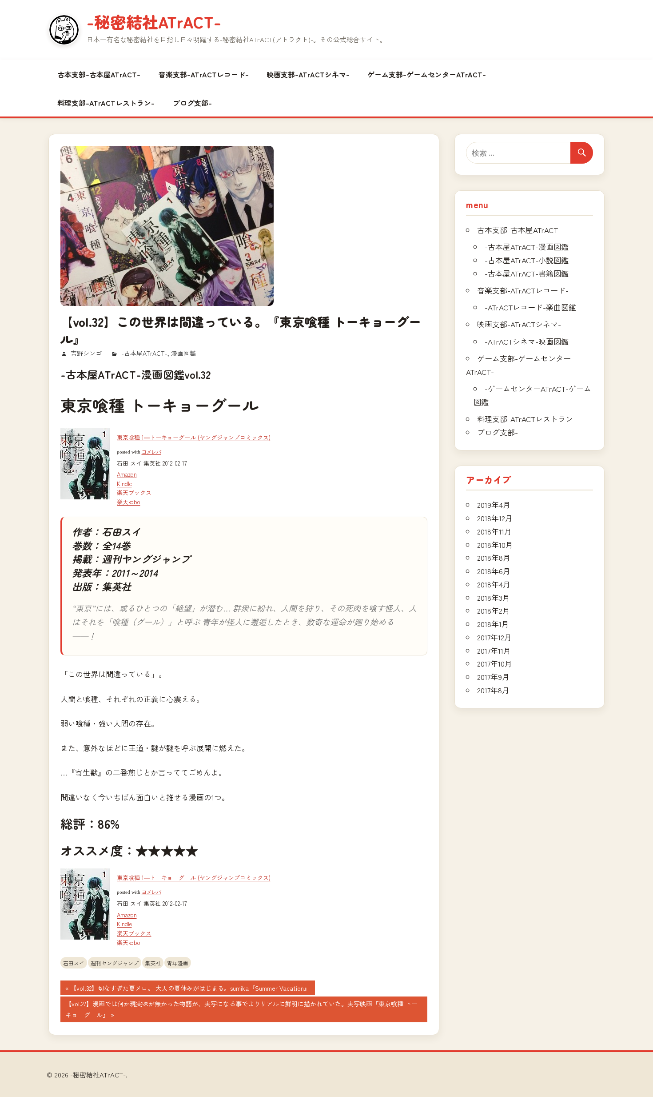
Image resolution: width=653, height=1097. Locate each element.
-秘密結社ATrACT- (154, 21)
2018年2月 (493, 610)
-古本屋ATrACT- (144, 353)
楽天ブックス (134, 492)
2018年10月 (495, 544)
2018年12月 (495, 517)
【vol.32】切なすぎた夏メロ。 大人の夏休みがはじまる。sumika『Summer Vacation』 (190, 989)
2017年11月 (494, 650)
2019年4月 (493, 504)
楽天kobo (128, 502)
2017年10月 (494, 663)
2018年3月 (493, 597)
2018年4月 (493, 584)
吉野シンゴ (86, 353)
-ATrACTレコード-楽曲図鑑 (530, 307)
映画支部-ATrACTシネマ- (308, 74)
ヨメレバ (151, 452)
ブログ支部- (192, 102)
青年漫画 (177, 963)
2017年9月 (493, 676)
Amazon (127, 474)
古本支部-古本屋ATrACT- (98, 74)
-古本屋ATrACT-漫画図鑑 (527, 246)
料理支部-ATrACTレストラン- (106, 102)
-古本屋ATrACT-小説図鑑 (527, 259)
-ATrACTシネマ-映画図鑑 (527, 341)
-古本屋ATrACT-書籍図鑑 (527, 273)
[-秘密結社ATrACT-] (64, 29)
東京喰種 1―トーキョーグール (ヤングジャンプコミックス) (194, 437)
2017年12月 (494, 637)
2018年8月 (493, 557)
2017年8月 (493, 689)
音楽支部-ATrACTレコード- (204, 74)
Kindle (124, 483)
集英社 (153, 963)
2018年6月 (493, 570)
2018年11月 (494, 531)
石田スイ (73, 963)
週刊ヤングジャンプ (115, 963)
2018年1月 (493, 623)
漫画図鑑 (183, 353)
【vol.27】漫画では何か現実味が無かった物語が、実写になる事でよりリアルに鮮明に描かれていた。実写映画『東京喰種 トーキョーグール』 (241, 1010)
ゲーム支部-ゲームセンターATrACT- (426, 74)
